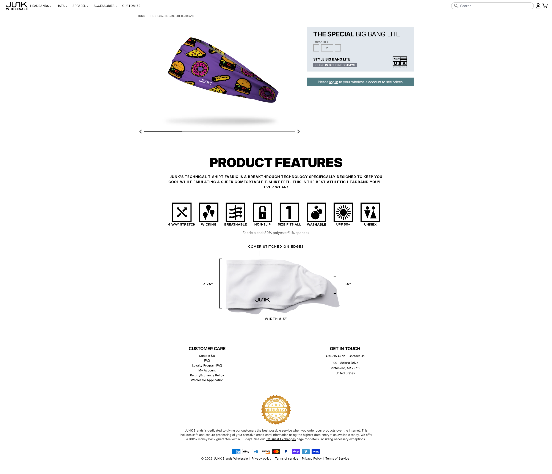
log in (333, 82)
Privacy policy (261, 458)
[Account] (538, 5)
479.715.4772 (335, 356)
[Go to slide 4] (276, 131)
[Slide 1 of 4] (219, 78)
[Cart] (545, 5)
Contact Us (356, 356)
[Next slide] (298, 131)
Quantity (321, 41)
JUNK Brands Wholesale (230, 458)
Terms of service (286, 458)
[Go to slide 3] (238, 131)
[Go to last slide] (141, 131)
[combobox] (492, 5)
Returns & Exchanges (281, 439)
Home (141, 15)
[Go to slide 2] (201, 131)
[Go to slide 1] (163, 131)
